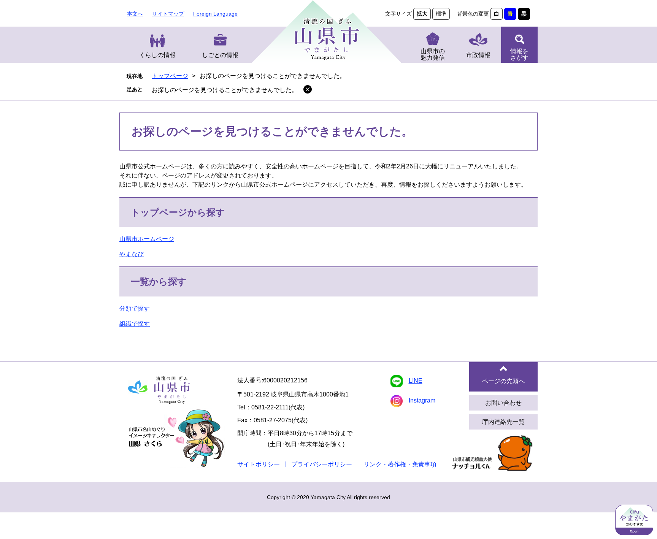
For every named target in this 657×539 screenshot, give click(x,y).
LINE (415, 380)
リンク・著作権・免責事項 (399, 464)
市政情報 (478, 55)
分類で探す (134, 308)
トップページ (170, 76)
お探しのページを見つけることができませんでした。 (225, 90)
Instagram (422, 400)
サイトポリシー (258, 464)
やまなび (131, 254)
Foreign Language (215, 14)
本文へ (135, 14)
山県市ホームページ (146, 239)
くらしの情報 (157, 55)
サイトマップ (168, 14)
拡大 (422, 14)
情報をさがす (519, 54)
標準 (441, 14)
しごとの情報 (220, 55)
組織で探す (134, 323)
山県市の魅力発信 (433, 54)
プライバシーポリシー (321, 464)
